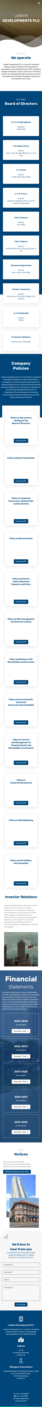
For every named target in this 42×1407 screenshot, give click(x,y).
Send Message (21, 1304)
